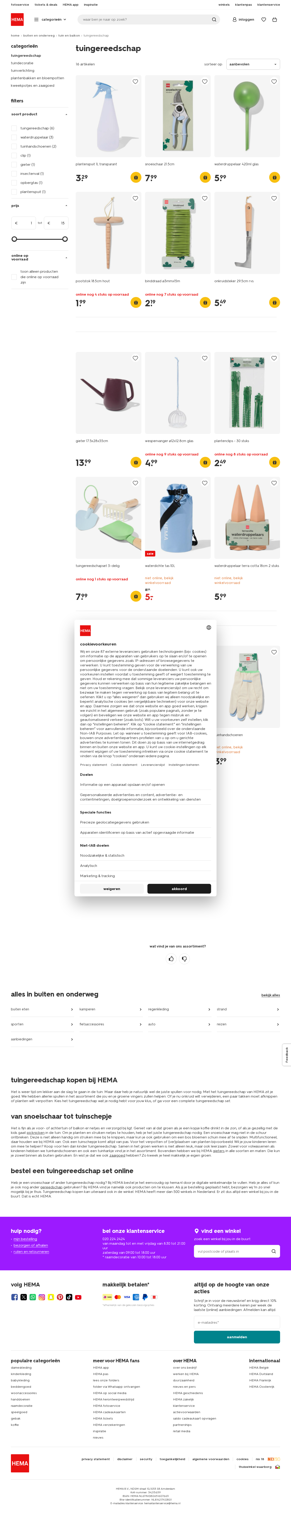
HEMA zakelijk (183, 1399)
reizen (221, 1024)
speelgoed (19, 1412)
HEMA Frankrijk (260, 1380)
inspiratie (99, 1431)
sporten (17, 1024)
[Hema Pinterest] (60, 1297)
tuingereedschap (26, 55)
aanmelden (237, 1337)
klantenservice (184, 1406)
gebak (15, 1418)
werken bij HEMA (186, 1374)
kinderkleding (21, 1374)
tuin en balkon (69, 35)
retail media (181, 1431)
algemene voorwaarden (210, 1459)
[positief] (171, 958)
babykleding (20, 1380)
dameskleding (21, 1368)
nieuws (98, 1437)
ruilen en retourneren (31, 1251)
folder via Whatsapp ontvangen (116, 1387)
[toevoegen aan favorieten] (135, 81)
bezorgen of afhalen (31, 1245)
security (146, 1459)
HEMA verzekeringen (109, 1425)
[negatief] (184, 958)
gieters (219, 1151)
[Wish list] (263, 19)
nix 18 (260, 1459)
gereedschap (51, 1187)
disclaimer (125, 1459)
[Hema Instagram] (42, 1297)
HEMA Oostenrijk (261, 1387)
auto (152, 1024)
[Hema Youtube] (78, 1297)
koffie (15, 1425)
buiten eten (20, 1009)
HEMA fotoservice (106, 1406)
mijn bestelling (25, 1239)
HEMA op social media (109, 1393)
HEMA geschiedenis (188, 1393)
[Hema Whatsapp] (33, 1297)
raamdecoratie (22, 1406)
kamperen (87, 1009)
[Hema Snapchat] (51, 1297)
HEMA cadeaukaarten (109, 1412)
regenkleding (158, 1009)
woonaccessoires (24, 1393)
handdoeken (20, 1399)
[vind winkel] (273, 1251)
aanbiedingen (21, 1039)
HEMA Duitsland (261, 1374)
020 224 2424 (114, 1239)
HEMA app (101, 1368)
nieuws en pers (184, 1387)
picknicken (36, 1132)
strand (222, 1009)
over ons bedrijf (185, 1368)
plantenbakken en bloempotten (37, 78)
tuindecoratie (22, 63)
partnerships (182, 1425)
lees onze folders (106, 1380)
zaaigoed (117, 1155)
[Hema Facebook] (14, 1297)
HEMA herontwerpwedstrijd (113, 1399)
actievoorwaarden (186, 1412)
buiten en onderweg (39, 35)
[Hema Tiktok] (69, 1297)
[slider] (14, 239)
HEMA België (259, 1368)
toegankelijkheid (172, 1459)
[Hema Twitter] (23, 1297)
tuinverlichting (22, 70)
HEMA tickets (103, 1418)
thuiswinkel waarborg (255, 1467)
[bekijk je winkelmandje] (274, 19)
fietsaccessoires (92, 1024)
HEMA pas (100, 1374)
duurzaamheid (183, 1380)
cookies (242, 1459)
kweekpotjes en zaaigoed (32, 85)
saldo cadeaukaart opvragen (194, 1418)
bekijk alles (270, 995)
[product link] (108, 116)
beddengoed (21, 1387)
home (15, 35)
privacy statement (96, 1459)
